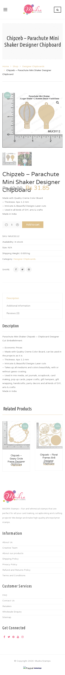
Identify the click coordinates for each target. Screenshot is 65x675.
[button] (57, 102)
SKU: (5, 236)
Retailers (7, 606)
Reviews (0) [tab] (12, 313)
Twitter (9, 637)
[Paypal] (28, 668)
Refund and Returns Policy (16, 570)
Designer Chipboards (33, 66)
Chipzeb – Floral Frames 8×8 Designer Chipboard (49, 459)
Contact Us (8, 600)
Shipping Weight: (11, 253)
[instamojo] (38, 668)
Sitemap (6, 617)
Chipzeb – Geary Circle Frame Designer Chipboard (16, 460)
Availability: (8, 242)
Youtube (18, 637)
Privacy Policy (9, 564)
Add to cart (32, 224)
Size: (4, 247)
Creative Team (10, 547)
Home (5, 66)
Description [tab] (12, 298)
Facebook (4, 637)
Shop (15, 66)
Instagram (22, 637)
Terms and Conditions (13, 575)
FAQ (4, 595)
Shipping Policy (10, 558)
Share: (6, 269)
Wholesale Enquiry (12, 611)
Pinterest (13, 637)
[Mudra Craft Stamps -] (32, 9)
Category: (7, 259)
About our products (12, 553)
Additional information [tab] (18, 305)
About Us (7, 542)
